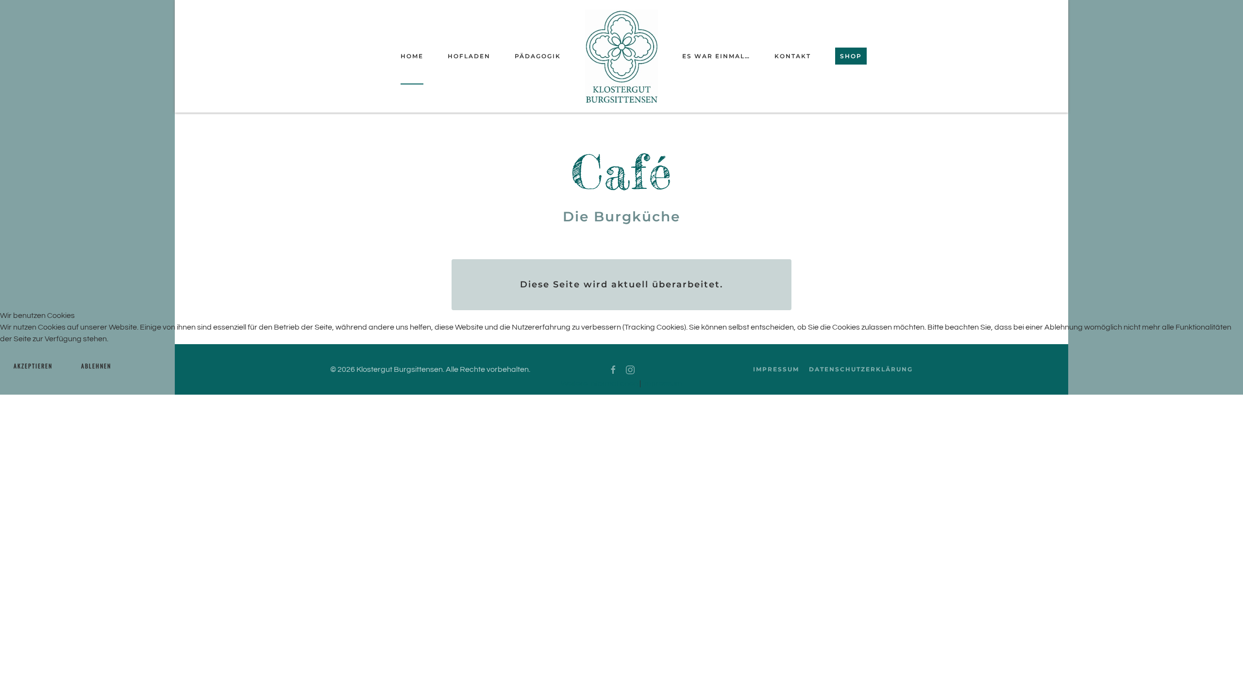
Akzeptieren (33, 366)
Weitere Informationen (599, 383)
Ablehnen (96, 366)
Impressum (662, 383)
